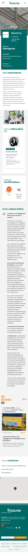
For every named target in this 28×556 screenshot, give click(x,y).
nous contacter (5, 543)
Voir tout (24, 399)
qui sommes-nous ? (16, 543)
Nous (6, 473)
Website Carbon (20, 537)
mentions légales (5, 546)
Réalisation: (10, 549)
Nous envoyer (7, 469)
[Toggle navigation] (3, 3)
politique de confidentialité (20, 546)
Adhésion (24, 543)
